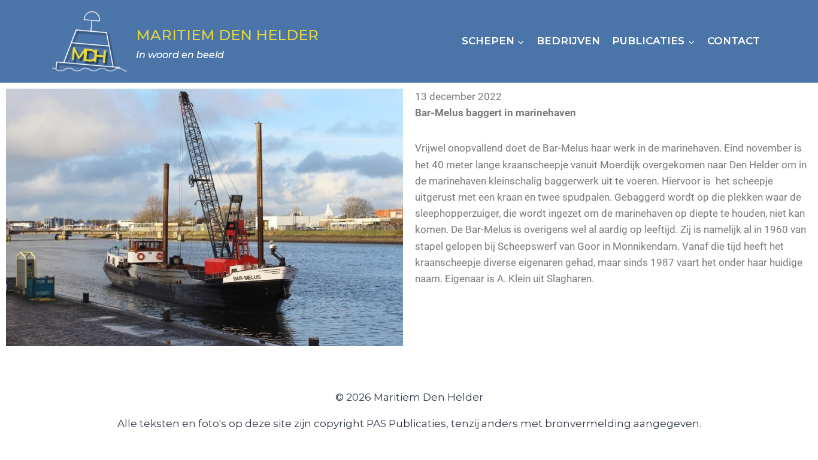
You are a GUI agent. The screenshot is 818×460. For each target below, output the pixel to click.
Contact (733, 41)
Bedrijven (568, 41)
